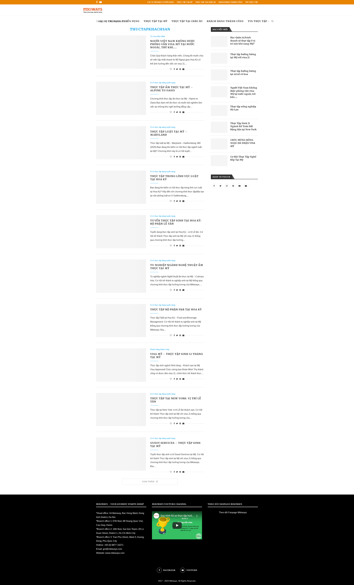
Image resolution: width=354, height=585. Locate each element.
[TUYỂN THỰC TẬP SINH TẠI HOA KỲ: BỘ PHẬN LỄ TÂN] (121, 231)
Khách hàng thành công (230, 2)
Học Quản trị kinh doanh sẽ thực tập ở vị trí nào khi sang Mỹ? (242, 40)
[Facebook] (96, 2)
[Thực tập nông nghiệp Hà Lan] (219, 110)
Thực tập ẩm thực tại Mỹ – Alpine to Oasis (171, 89)
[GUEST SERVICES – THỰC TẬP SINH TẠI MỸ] (121, 453)
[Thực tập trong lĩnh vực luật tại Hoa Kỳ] (121, 187)
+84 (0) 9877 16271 (113, 545)
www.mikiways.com (114, 553)
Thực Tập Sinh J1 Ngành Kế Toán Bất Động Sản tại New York (243, 126)
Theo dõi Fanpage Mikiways (233, 512)
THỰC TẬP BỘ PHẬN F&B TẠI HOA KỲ (176, 309)
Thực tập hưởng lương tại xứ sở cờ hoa (243, 72)
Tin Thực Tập (251, 2)
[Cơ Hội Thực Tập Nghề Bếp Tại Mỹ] (219, 160)
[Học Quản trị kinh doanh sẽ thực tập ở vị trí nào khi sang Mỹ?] (219, 41)
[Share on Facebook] (174, 69)
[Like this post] (171, 69)
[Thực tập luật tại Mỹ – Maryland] (121, 142)
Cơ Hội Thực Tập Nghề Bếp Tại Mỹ (243, 158)
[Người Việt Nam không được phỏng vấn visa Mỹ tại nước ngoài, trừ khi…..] (121, 52)
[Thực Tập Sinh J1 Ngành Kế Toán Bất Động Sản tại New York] (219, 127)
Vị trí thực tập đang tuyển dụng (162, 83)
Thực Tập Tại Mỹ (184, 2)
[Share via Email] (183, 69)
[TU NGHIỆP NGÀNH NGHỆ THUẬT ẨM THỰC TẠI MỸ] (121, 276)
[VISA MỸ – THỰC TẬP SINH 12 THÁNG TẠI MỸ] (121, 365)
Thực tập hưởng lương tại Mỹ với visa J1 (243, 56)
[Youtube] (100, 2)
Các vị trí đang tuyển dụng (160, 2)
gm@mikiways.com (112, 549)
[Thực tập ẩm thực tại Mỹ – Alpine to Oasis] (121, 98)
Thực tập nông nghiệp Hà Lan (243, 108)
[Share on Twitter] (177, 69)
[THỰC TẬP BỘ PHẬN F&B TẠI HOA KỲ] (121, 320)
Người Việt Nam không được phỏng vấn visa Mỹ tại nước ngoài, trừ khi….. (172, 44)
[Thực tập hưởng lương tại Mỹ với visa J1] (219, 58)
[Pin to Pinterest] (180, 69)
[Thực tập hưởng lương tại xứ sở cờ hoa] (219, 74)
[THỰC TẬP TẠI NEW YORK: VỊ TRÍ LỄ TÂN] (121, 409)
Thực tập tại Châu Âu (205, 2)
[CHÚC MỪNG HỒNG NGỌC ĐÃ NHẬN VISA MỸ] (219, 144)
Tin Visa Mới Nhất (157, 36)
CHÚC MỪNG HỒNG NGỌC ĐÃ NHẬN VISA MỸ (242, 143)
